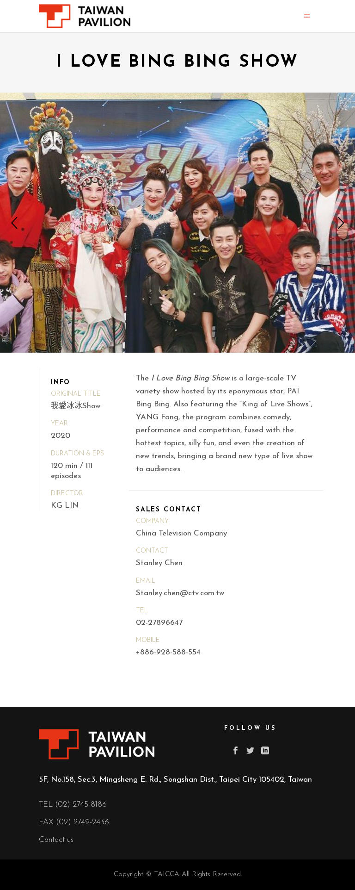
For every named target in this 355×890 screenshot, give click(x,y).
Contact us (56, 840)
